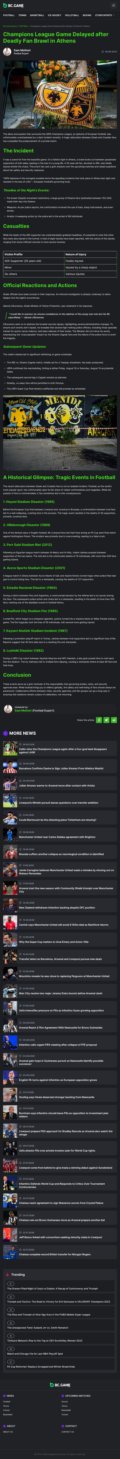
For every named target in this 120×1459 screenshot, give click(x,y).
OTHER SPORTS (103, 15)
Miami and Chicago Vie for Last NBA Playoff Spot (35, 1353)
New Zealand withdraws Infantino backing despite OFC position (57, 907)
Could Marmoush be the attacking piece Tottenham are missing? (57, 819)
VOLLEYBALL (72, 15)
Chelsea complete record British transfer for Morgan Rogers (55, 1254)
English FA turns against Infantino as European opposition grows (58, 1080)
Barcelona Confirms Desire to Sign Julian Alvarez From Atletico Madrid (61, 768)
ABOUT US (8, 1432)
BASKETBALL (37, 15)
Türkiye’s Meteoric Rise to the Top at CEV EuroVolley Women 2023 (44, 1340)
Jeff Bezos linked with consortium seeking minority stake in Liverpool (60, 1237)
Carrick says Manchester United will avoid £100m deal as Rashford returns (63, 924)
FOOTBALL (9, 15)
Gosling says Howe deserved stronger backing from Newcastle (56, 1097)
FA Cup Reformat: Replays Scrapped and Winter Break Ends (41, 1366)
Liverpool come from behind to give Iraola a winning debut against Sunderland (65, 1167)
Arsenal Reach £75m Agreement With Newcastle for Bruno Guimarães (60, 1027)
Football (6, 1401)
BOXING (87, 15)
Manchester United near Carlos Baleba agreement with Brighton (57, 837)
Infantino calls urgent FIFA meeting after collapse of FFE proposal (58, 1044)
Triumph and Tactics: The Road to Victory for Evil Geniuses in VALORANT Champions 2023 (58, 1301)
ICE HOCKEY (54, 15)
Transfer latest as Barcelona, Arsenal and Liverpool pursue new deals (60, 959)
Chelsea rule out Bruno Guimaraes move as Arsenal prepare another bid (62, 1220)
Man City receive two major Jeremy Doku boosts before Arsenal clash (60, 993)
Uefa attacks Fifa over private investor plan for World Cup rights (57, 1150)
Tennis (6, 1406)
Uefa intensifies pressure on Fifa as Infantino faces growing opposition (61, 1010)
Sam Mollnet (22, 50)
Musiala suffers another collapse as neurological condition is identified (61, 854)
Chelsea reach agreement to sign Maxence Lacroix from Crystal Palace (61, 1202)
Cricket (6, 1410)
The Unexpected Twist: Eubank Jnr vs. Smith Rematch (37, 1327)
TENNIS (22, 15)
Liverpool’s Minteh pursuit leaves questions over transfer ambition (58, 802)
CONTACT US (68, 1432)
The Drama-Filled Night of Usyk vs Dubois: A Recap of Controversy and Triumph (52, 1288)
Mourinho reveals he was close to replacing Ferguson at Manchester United (64, 976)
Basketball (7, 1414)
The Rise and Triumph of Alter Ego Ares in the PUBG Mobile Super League (48, 1314)
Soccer (65, 1401)
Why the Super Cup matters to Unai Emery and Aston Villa (53, 941)
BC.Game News (10, 26)
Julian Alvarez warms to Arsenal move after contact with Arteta (57, 785)
